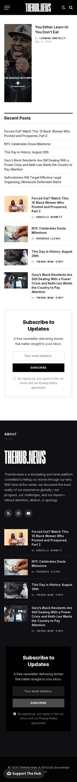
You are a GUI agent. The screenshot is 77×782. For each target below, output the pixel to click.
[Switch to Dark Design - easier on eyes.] (63, 7)
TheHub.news (28, 767)
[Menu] (7, 7)
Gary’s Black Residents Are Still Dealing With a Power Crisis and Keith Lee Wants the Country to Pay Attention (38, 164)
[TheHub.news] (38, 7)
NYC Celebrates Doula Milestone (27, 144)
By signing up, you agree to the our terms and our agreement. (40, 383)
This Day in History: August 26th (26, 152)
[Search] (70, 7)
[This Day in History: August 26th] (16, 257)
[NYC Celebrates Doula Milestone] (16, 234)
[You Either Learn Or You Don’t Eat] (18, 63)
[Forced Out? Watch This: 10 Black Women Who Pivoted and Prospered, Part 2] (16, 204)
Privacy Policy (48, 383)
